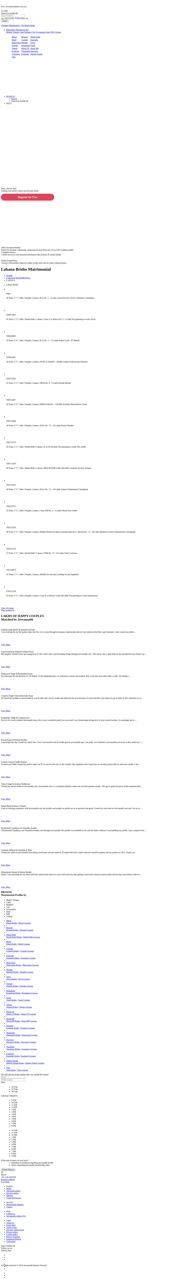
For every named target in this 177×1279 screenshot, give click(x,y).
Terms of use (11, 1227)
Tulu (14, 57)
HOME (9, 276)
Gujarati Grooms (27, 951)
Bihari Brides (11, 923)
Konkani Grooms (28, 1028)
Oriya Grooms (24, 979)
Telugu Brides (12, 1007)
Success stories (12, 1193)
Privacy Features (13, 1237)
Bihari (14, 37)
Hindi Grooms (24, 944)
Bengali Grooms (26, 930)
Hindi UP (25, 48)
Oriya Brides (11, 979)
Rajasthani (25, 45)
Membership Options (14, 1205)
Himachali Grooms (29, 1035)
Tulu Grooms (22, 1070)
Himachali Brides (13, 1035)
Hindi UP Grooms (28, 1014)
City (34, 32)
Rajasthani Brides (13, 993)
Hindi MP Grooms (29, 1021)
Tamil (32, 45)
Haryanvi (34, 51)
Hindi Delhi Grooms (31, 937)
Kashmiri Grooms (28, 1056)
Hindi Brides (11, 944)
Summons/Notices (13, 1239)
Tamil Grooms (24, 1000)
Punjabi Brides (12, 986)
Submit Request (8, 1170)
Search (4, 21)
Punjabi (15, 45)
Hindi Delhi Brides (14, 937)
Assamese (16, 54)
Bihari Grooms (25, 923)
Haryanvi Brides (13, 1042)
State (48, 32)
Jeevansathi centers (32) (16, 1216)
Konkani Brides (12, 1028)
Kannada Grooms (28, 958)
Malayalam (16, 43)
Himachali (25, 51)
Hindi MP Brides (13, 1021)
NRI (52, 32)
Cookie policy (12, 1234)
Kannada (34, 40)
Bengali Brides (12, 930)
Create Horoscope (13, 1198)
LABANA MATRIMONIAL (18, 278)
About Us (10, 1223)
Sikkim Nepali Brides (15, 1063)
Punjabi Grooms (26, 986)
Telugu (14, 48)
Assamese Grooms (29, 1049)
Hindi (14, 40)
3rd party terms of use (15, 1230)
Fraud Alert (11, 1225)
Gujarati (24, 40)
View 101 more (7, 608)
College (58, 32)
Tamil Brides (11, 1000)
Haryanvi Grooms (28, 1042)
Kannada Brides (12, 958)
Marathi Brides (12, 972)
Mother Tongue (12, 32)
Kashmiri (25, 54)
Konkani (15, 51)
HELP (9, 103)
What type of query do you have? (14, 1160)
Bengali (24, 37)
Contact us (10, 1214)
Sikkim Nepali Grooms (34, 1063)
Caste (21, 32)
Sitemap (9, 1195)
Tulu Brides (11, 1070)
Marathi (24, 43)
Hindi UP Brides (13, 1014)
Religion (27, 32)
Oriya (32, 43)
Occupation (40, 32)
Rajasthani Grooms (30, 993)
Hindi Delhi (35, 37)
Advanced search (13, 1191)
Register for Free (27, 197)
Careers (9, 1207)
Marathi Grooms (26, 972)
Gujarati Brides (12, 951)
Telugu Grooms (25, 1007)
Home (8, 1188)
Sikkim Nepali (36, 54)
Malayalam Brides (13, 965)
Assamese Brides (13, 1049)
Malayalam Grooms (31, 965)
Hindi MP (34, 48)
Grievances (10, 1241)
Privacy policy (12, 1232)
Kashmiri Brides (13, 1056)
